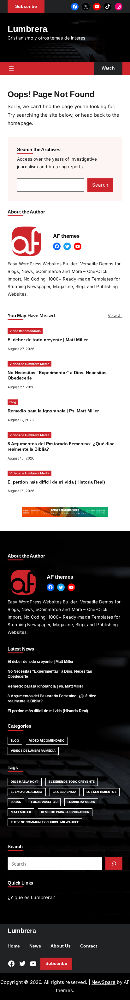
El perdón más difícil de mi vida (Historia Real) (56, 482)
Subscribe (56, 963)
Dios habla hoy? (24, 781)
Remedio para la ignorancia (65, 812)
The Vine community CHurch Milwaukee (45, 822)
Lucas (16, 802)
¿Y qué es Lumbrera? (31, 897)
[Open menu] (11, 68)
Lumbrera (28, 29)
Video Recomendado (25, 331)
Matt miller (21, 812)
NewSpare (103, 982)
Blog (12, 402)
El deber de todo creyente (71, 781)
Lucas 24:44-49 (44, 802)
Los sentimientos (101, 791)
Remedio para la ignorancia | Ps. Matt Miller (53, 411)
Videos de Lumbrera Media (29, 364)
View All (115, 315)
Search (100, 185)
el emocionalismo (27, 791)
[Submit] (113, 863)
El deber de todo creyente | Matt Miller (48, 339)
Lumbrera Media (81, 802)
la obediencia (64, 791)
